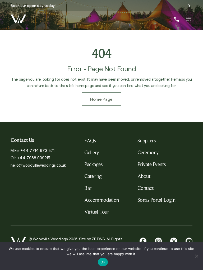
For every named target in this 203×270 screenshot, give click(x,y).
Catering (93, 176)
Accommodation (101, 200)
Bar (87, 188)
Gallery (91, 152)
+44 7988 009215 (33, 157)
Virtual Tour (96, 212)
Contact (145, 188)
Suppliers (146, 140)
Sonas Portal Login (156, 200)
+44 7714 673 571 (37, 150)
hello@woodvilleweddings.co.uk (38, 165)
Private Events (151, 164)
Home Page (101, 99)
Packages (93, 164)
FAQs (90, 140)
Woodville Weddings (50, 238)
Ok (102, 262)
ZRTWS (98, 238)
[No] (196, 256)
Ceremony (148, 152)
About (143, 176)
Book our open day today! (33, 5)
